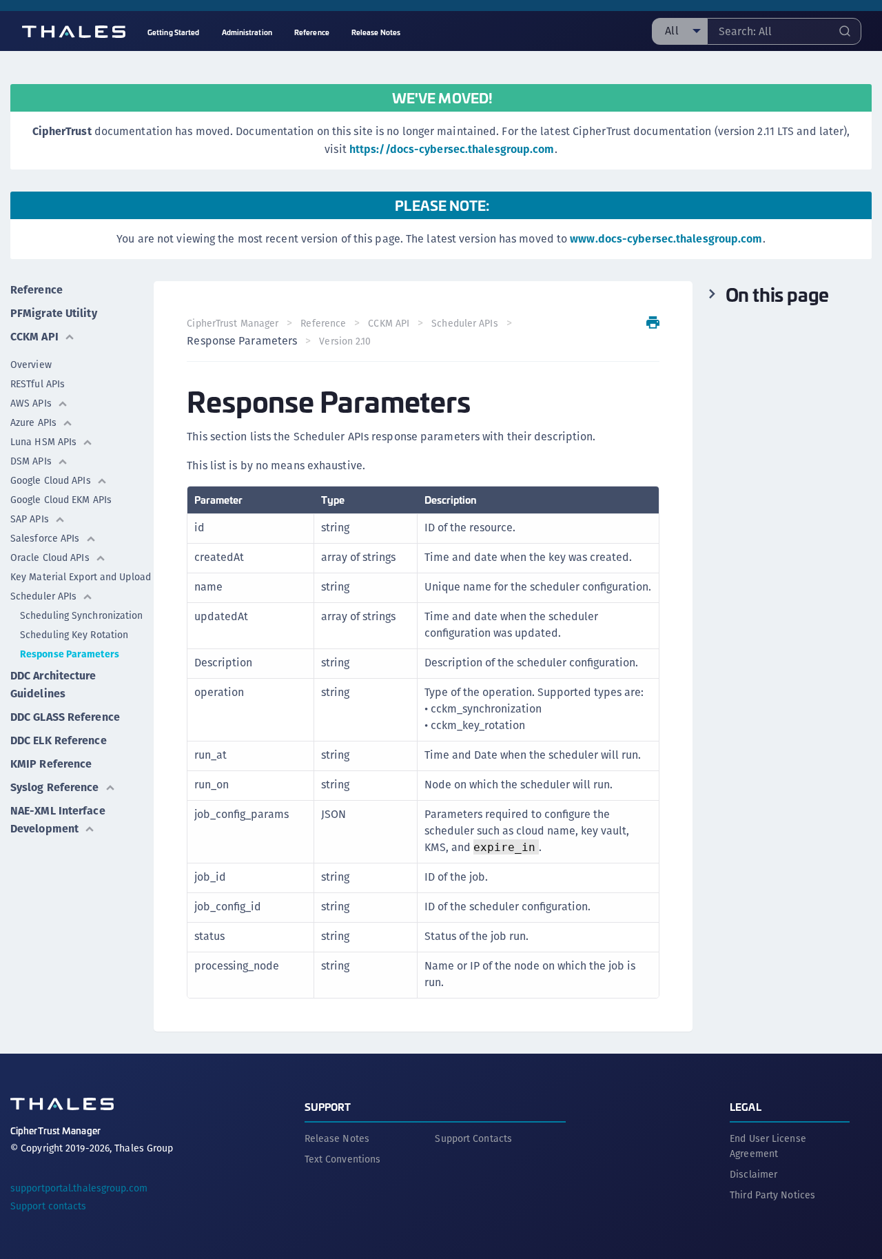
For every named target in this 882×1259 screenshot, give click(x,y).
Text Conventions (343, 1159)
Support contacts (48, 1206)
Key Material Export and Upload (80, 577)
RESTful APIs (37, 384)
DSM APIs (31, 461)
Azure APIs (33, 422)
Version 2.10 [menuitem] (345, 341)
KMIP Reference (51, 764)
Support (328, 1106)
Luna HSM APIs (43, 442)
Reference (36, 290)
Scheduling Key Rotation (74, 634)
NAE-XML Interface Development (57, 820)
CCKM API (34, 337)
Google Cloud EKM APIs (61, 499)
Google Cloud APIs (50, 480)
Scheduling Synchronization (81, 615)
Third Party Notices (772, 1195)
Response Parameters (69, 654)
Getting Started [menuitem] (173, 32)
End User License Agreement (768, 1146)
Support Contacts (473, 1138)
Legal (745, 1106)
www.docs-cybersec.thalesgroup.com (666, 239)
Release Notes (337, 1138)
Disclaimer (753, 1174)
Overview (31, 364)
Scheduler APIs (43, 596)
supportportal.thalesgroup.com (78, 1188)
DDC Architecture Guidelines (53, 685)
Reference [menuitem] (311, 32)
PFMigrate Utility (53, 313)
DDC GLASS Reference (65, 717)
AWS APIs (31, 403)
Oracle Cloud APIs (50, 557)
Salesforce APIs (45, 538)
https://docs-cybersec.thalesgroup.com (452, 149)
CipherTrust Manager (232, 323)
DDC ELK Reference (58, 740)
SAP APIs (29, 519)
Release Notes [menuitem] (375, 32)
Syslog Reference (54, 787)
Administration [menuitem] (247, 32)
